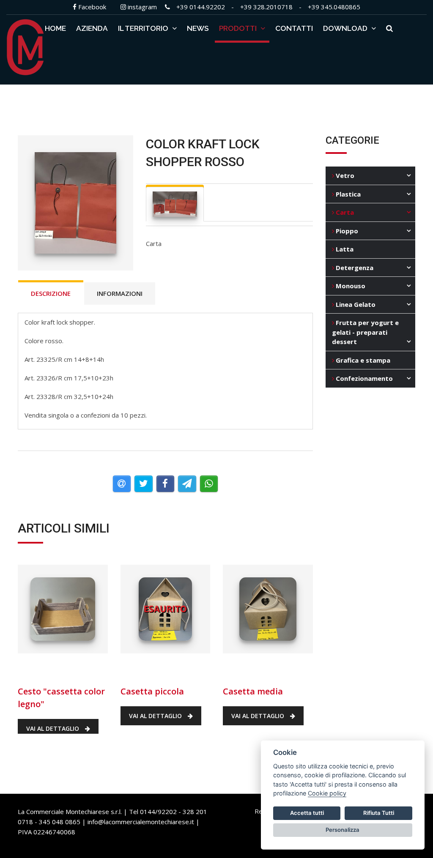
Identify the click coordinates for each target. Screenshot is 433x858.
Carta (344, 212)
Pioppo (346, 231)
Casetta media (255, 668)
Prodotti (238, 28)
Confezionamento (363, 378)
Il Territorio (144, 28)
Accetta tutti (307, 812)
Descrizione (51, 293)
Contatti (294, 28)
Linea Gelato (354, 304)
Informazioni (120, 293)
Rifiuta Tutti (378, 812)
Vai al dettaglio (53, 728)
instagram (141, 7)
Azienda (92, 28)
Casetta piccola (158, 668)
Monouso (349, 285)
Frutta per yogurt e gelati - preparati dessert (365, 332)
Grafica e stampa (362, 360)
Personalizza (342, 829)
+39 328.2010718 (266, 7)
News (198, 28)
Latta (344, 249)
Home (55, 28)
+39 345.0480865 (334, 7)
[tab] (175, 204)
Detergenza (353, 267)
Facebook (91, 7)
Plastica (347, 194)
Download (346, 28)
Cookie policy (327, 793)
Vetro (344, 175)
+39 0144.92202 (200, 7)
